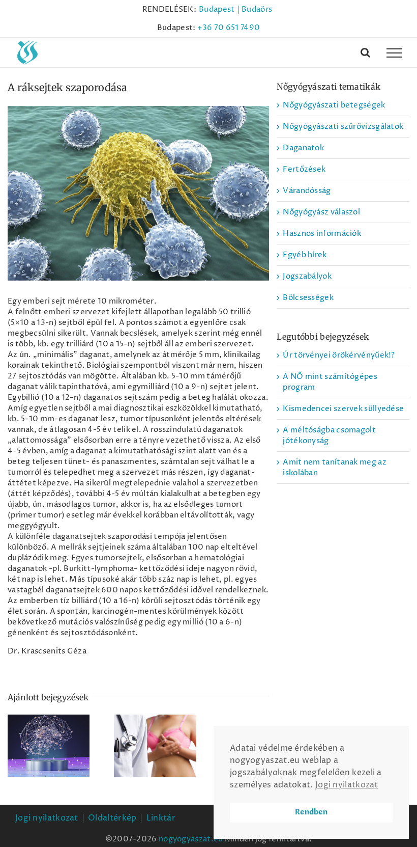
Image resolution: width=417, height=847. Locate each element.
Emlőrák (155, 737)
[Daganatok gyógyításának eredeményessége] (49, 746)
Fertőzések (304, 169)
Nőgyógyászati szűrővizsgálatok (343, 126)
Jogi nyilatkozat (46, 818)
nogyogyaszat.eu (191, 839)
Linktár (160, 818)
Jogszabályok (307, 276)
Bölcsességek (308, 297)
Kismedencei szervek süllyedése (343, 408)
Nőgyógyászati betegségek (334, 105)
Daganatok (303, 148)
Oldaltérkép (112, 818)
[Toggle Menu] (394, 53)
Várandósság (307, 190)
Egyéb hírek (304, 255)
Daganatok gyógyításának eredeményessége (49, 727)
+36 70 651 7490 (228, 27)
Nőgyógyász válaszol (321, 212)
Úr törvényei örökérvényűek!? (339, 355)
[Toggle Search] (365, 52)
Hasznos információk (322, 233)
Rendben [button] (311, 812)
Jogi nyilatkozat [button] (346, 784)
